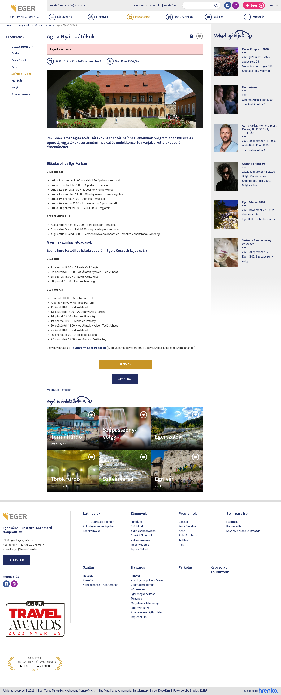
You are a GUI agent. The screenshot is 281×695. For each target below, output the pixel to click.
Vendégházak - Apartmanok (100, 585)
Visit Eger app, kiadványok (147, 580)
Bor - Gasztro (20, 60)
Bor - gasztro (183, 17)
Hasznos (139, 5)
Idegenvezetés (140, 544)
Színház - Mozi (43, 25)
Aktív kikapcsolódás (143, 531)
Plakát (124, 364)
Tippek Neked (139, 549)
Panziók (88, 580)
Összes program (22, 46)
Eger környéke (92, 531)
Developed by (250, 690)
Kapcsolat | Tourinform (163, 5)
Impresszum (139, 617)
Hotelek (88, 575)
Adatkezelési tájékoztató (146, 612)
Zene (14, 67)
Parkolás (255, 17)
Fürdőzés (137, 521)
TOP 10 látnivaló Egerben (98, 521)
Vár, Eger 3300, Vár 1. (129, 61)
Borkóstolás (234, 526)
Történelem (138, 598)
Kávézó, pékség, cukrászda (243, 531)
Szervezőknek (20, 94)
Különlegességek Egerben (99, 526)
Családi (16, 53)
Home (9, 25)
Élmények (102, 17)
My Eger (251, 5)
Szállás (218, 17)
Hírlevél (135, 575)
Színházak (137, 526)
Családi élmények (142, 535)
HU (271, 5)
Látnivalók (64, 17)
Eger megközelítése (143, 594)
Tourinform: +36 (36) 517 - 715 (67, 5)
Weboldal (125, 379)
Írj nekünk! (17, 560)
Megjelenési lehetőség (145, 603)
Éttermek (232, 521)
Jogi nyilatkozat (140, 608)
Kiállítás (16, 80)
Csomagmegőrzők (142, 585)
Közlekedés (138, 589)
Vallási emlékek (140, 540)
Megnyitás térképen (59, 390)
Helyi (14, 87)
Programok (142, 17)
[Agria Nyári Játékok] (125, 99)
